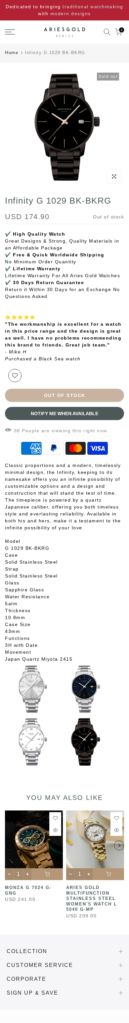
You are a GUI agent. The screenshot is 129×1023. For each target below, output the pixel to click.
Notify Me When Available (64, 413)
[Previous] (10, 845)
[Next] (119, 845)
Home (11, 52)
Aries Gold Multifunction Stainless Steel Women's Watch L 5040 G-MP (91, 898)
